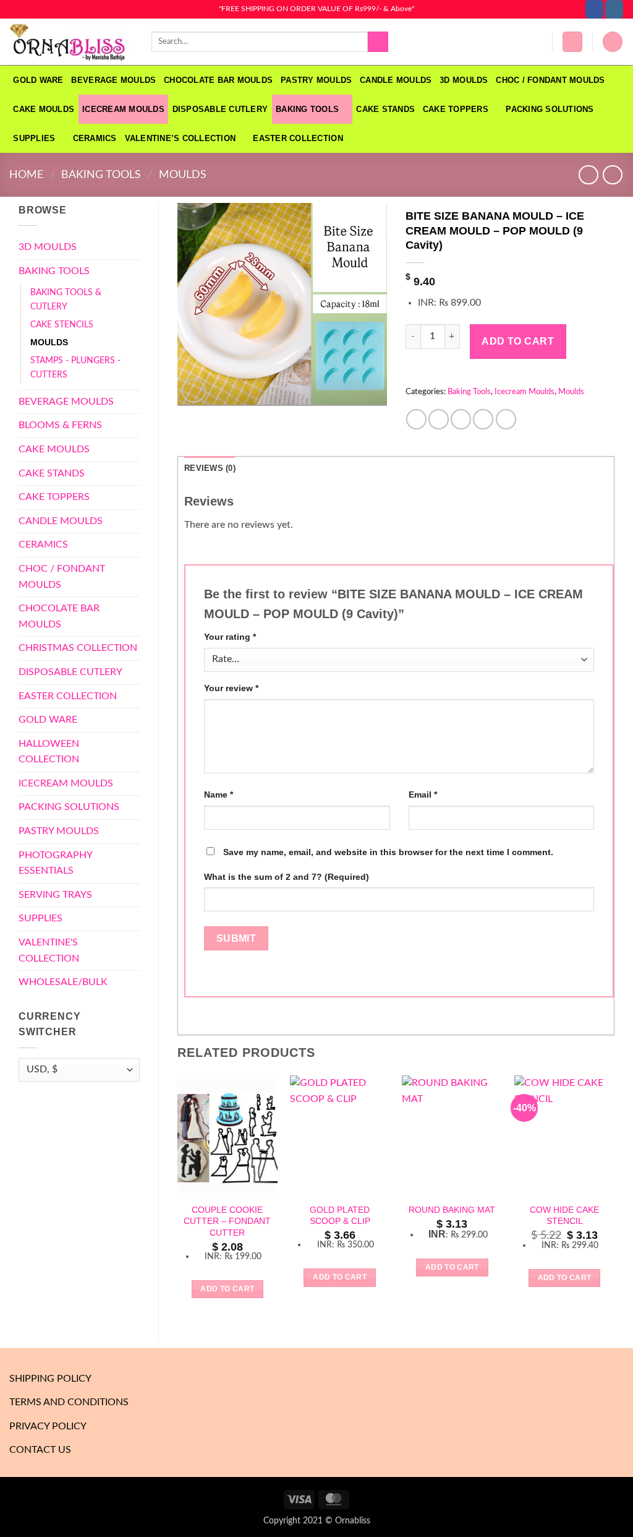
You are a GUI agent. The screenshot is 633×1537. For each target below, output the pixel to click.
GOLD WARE (38, 80)
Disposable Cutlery (220, 109)
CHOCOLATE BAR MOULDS (218, 80)
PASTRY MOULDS (316, 80)
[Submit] (378, 42)
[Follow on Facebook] (594, 9)
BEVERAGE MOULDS (113, 80)
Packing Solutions (549, 109)
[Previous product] (612, 174)
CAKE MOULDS (43, 109)
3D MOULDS (464, 80)
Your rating (230, 637)
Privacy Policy (48, 1426)
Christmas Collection (78, 648)
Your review (231, 688)
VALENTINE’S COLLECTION (180, 138)
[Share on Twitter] (438, 419)
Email (423, 794)
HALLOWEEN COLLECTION (49, 752)
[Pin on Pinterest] (483, 419)
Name (218, 794)
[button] (572, 42)
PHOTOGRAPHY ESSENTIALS (55, 863)
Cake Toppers (455, 109)
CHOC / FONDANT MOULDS (552, 80)
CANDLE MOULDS (395, 80)
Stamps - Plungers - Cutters (75, 367)
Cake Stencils (61, 324)
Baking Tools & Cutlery (65, 299)
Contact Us (40, 1450)
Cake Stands (385, 109)
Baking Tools (307, 109)
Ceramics (95, 138)
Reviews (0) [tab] (210, 468)
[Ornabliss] (71, 42)
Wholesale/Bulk (63, 982)
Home (26, 175)
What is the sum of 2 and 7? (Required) (286, 877)
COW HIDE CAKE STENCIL (564, 1215)
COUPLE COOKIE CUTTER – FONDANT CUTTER (227, 1221)
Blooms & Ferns (60, 425)
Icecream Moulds (123, 109)
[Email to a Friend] (461, 419)
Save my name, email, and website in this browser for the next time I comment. (388, 852)
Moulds (182, 175)
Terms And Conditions (69, 1402)
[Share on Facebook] (416, 419)
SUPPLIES (34, 138)
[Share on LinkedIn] (506, 419)
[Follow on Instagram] (614, 9)
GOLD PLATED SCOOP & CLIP (340, 1215)
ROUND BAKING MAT (452, 1210)
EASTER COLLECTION (297, 138)
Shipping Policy (50, 1379)
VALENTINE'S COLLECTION (49, 950)
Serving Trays (55, 895)
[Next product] (588, 174)
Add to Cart (518, 341)
